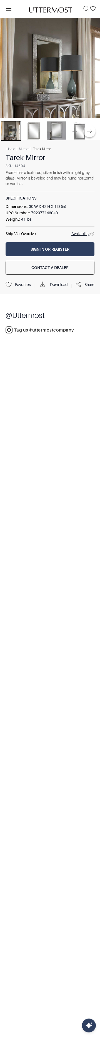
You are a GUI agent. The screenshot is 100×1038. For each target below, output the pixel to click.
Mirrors (24, 149)
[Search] (86, 8)
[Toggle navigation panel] (8, 8)
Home (10, 149)
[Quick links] (89, 1025)
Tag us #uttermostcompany (44, 330)
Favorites (23, 284)
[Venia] (50, 8)
